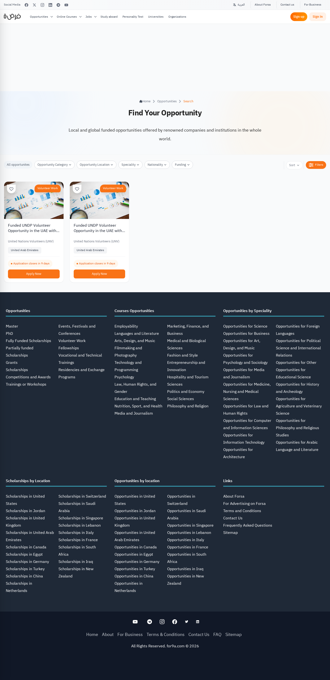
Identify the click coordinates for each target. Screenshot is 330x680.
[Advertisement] (165, 669)
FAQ (217, 634)
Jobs (89, 17)
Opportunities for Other (296, 363)
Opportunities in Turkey (135, 569)
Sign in (318, 16)
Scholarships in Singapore (80, 518)
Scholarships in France (78, 540)
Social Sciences (180, 399)
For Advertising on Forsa (244, 504)
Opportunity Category (52, 164)
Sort (292, 165)
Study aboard (109, 17)
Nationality (155, 164)
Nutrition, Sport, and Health (138, 406)
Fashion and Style (182, 355)
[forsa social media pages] (135, 621)
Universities (156, 17)
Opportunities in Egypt (134, 554)
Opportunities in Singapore (190, 525)
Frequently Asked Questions (247, 525)
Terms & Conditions (166, 634)
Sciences (175, 384)
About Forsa (263, 4)
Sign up (298, 16)
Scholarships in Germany (27, 562)
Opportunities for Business (246, 333)
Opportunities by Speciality (247, 311)
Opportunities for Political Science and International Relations (298, 348)
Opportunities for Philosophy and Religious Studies (297, 428)
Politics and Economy (185, 392)
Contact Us (233, 518)
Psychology (124, 377)
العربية (241, 4)
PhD (9, 333)
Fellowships (68, 348)
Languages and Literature (137, 333)
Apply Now (33, 273)
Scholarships (17, 370)
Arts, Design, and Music (135, 341)
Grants (12, 363)
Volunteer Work (47, 188)
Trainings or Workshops (26, 384)
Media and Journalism (134, 413)
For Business (312, 4)
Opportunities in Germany (137, 562)
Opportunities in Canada (136, 547)
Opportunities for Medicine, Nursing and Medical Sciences (247, 391)
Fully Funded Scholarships (28, 341)
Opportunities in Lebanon (189, 533)
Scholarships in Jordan (25, 511)
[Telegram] (58, 5)
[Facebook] (26, 5)
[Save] (11, 189)
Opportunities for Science (245, 326)
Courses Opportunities (134, 311)
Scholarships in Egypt (24, 554)
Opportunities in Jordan (135, 511)
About (108, 634)
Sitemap (230, 533)
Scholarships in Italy (76, 533)
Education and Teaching (135, 399)
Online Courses (67, 17)
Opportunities (39, 17)
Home (92, 634)
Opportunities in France (187, 547)
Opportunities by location (137, 481)
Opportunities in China (134, 576)
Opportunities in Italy (185, 540)
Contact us (287, 4)
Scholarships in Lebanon (79, 525)
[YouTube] (66, 5)
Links (227, 481)
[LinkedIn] (50, 5)
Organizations (177, 17)
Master (12, 326)
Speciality (129, 164)
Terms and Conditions (242, 511)
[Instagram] (42, 5)
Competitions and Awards (28, 377)
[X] (34, 5)
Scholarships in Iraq (75, 562)
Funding (180, 164)
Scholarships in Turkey (25, 569)
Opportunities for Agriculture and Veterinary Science (299, 406)
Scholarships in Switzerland (82, 496)
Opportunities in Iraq (185, 569)
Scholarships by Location (28, 481)
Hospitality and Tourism (187, 377)
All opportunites (18, 164)
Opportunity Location (94, 164)
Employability (126, 326)
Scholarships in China (24, 576)
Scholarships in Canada (26, 547)
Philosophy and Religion (187, 406)
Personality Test (132, 17)
